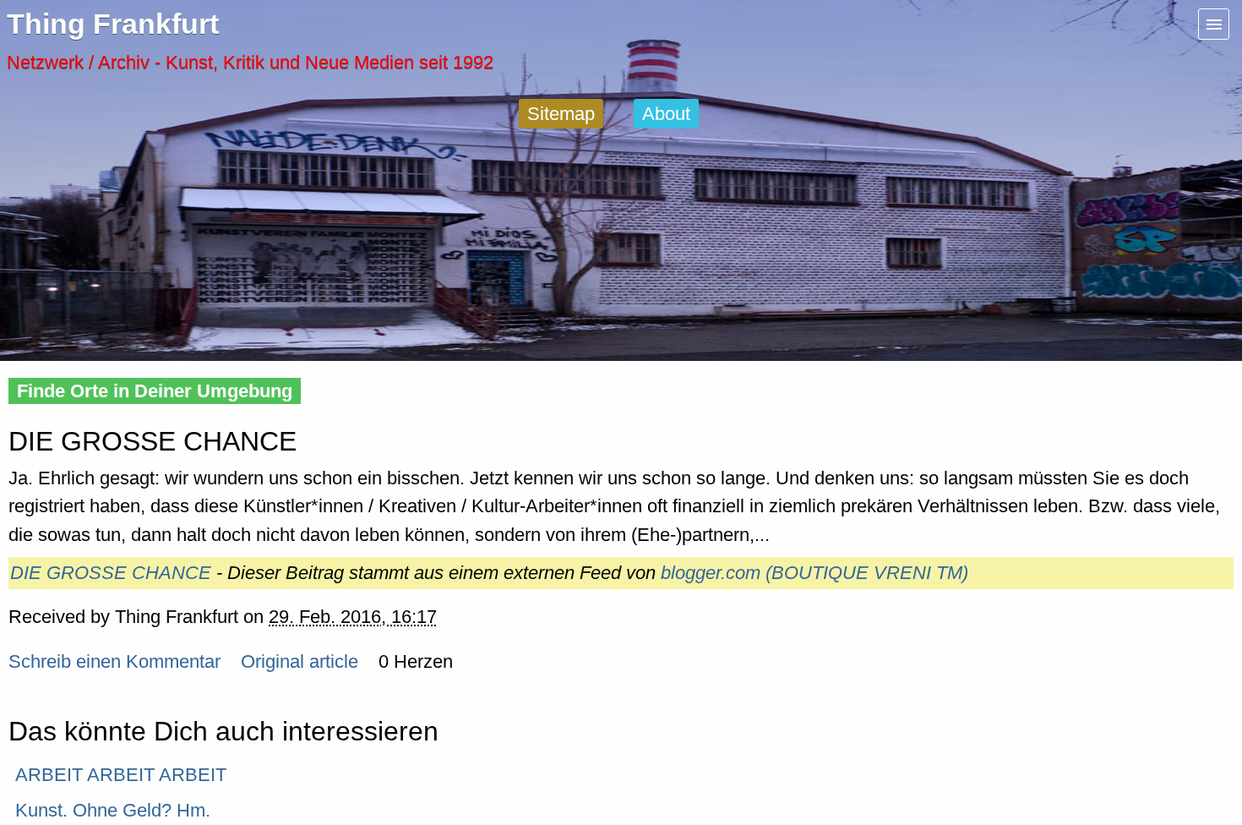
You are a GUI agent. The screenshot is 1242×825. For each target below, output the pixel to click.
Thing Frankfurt (113, 24)
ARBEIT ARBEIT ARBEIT (120, 774)
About (666, 113)
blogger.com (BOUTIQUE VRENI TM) (814, 572)
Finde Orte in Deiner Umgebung (154, 391)
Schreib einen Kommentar (114, 661)
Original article (299, 661)
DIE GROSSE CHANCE (110, 572)
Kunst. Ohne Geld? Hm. (112, 810)
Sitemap (561, 113)
